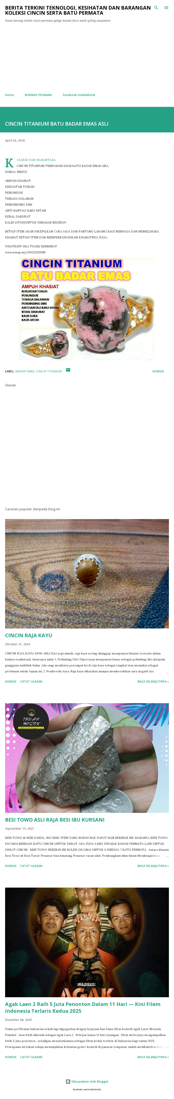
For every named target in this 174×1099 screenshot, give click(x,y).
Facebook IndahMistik (79, 95)
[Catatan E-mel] (68, 371)
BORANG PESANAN (38, 95)
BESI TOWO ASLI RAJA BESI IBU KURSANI (55, 819)
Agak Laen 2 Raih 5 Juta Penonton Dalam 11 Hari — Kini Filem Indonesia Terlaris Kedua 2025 (82, 1007)
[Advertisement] (87, 58)
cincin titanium (49, 371)
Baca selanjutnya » (153, 681)
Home (9, 95)
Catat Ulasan (31, 681)
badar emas (24, 371)
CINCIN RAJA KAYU (28, 635)
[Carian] (156, 7)
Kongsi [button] (158, 371)
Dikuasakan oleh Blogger (89, 1081)
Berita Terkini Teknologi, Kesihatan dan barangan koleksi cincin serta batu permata (78, 10)
